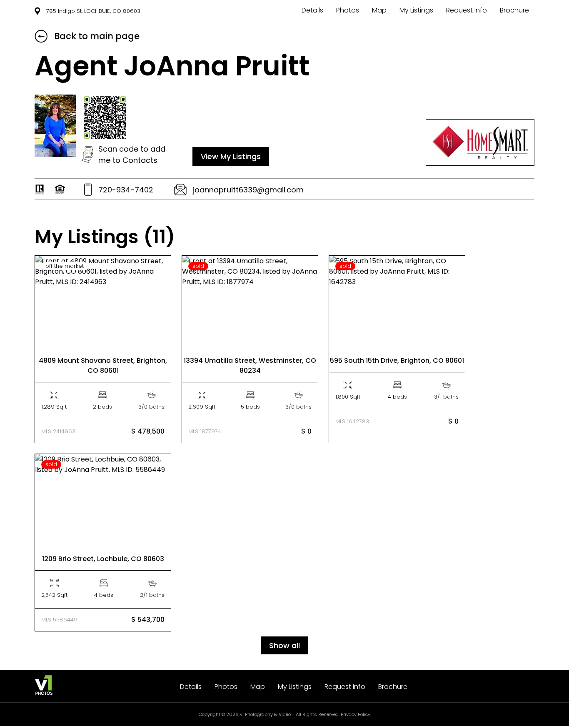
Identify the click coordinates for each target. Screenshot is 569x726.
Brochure (514, 10)
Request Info (466, 10)
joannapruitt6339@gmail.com (248, 190)
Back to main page (97, 36)
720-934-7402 (125, 190)
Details (312, 10)
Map (379, 10)
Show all (284, 645)
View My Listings (231, 156)
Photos (347, 10)
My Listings (416, 10)
